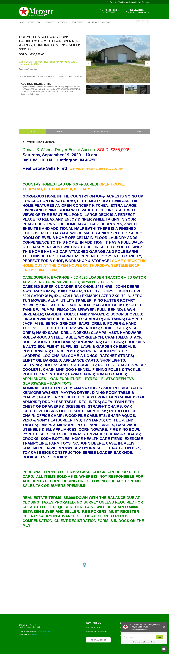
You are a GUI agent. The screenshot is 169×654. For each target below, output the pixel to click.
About (31, 22)
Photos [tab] (59, 131)
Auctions (62, 22)
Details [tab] (32, 131)
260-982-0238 (110, 12)
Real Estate (77, 22)
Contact (106, 22)
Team (39, 22)
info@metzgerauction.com (140, 12)
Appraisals (93, 22)
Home (21, 22)
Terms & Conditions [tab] (100, 131)
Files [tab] (139, 131)
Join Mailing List (98, 640)
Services (49, 22)
